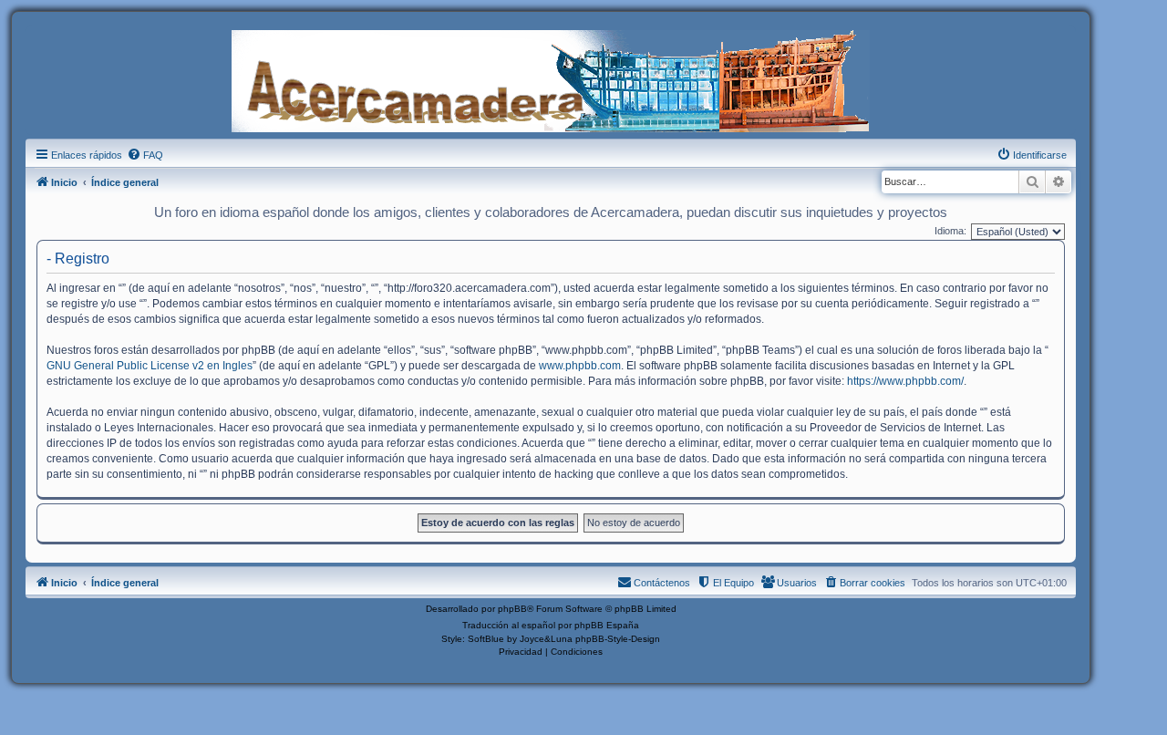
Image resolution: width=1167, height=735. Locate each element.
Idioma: (950, 230)
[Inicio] (551, 79)
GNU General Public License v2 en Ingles (149, 365)
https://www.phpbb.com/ (905, 381)
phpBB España (606, 625)
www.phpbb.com (580, 365)
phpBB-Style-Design (617, 639)
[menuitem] (145, 155)
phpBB (512, 609)
